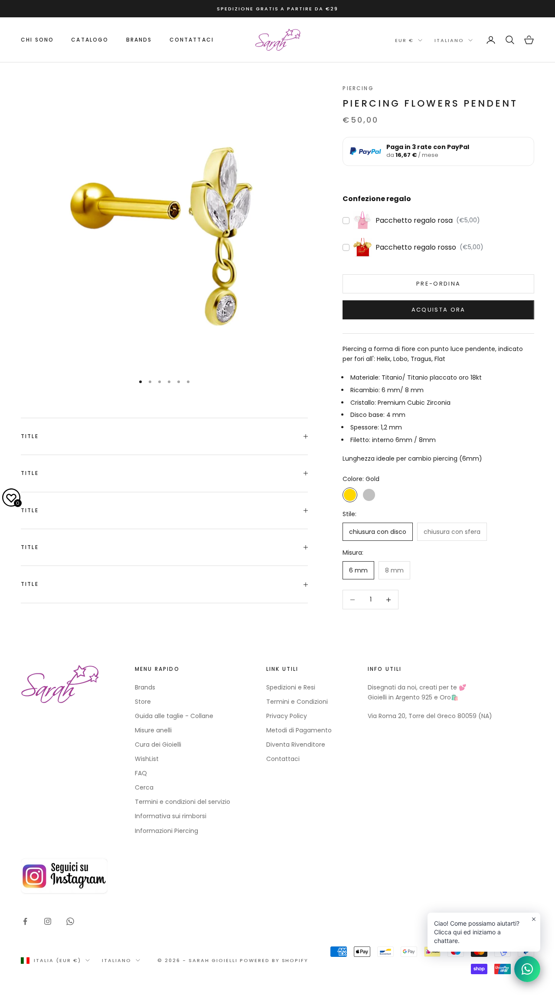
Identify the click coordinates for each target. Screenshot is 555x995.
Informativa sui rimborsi (170, 816)
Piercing (358, 88)
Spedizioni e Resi (290, 687)
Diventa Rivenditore (295, 744)
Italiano (449, 40)
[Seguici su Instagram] (47, 921)
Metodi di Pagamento (299, 730)
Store (143, 701)
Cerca (144, 787)
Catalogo (89, 39)
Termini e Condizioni (297, 701)
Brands (145, 687)
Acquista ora (438, 310)
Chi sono (37, 39)
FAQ (141, 773)
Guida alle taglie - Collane (174, 716)
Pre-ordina (438, 284)
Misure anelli (153, 730)
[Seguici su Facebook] (25, 921)
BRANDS (139, 39)
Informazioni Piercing (166, 830)
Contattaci (192, 39)
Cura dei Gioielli (158, 744)
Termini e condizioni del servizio (182, 801)
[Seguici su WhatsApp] (70, 921)
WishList (147, 758)
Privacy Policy (286, 716)
